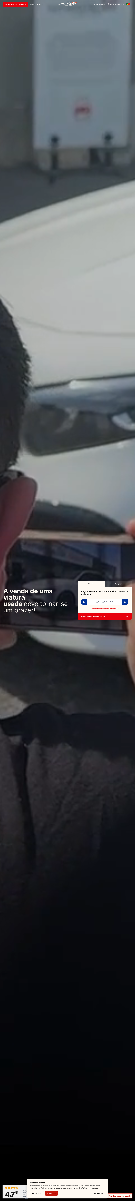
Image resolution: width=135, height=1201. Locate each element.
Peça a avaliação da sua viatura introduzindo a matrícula (104, 592)
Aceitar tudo (51, 1193)
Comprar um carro (36, 4)
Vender (91, 584)
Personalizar (98, 1193)
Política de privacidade (90, 1188)
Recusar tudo (36, 1193)
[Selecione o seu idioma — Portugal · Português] (129, 4)
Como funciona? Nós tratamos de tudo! (105, 608)
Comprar (118, 584)
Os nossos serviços (98, 4)
